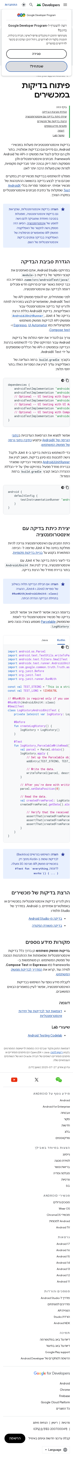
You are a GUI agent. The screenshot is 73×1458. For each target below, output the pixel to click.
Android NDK (62, 1323)
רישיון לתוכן (57, 1052)
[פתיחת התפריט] (65, 4)
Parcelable (48, 622)
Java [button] (44, 640)
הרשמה (15, 1438)
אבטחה (65, 1113)
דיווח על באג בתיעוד (58, 1346)
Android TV (63, 1227)
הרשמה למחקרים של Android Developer (45, 1358)
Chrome (65, 1390)
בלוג (67, 1131)
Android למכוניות (59, 1221)
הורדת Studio (62, 1317)
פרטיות (65, 1179)
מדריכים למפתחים (59, 1304)
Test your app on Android (50, 75)
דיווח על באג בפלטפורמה (55, 1339)
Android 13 (63, 1269)
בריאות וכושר (62, 1167)
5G (68, 1186)
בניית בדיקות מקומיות (28, 553)
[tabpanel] (36, 743)
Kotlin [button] (61, 640)
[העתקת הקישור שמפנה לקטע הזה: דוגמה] (55, 1003)
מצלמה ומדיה (61, 1173)
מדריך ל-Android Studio (55, 1298)
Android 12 (63, 1275)
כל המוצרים (63, 1408)
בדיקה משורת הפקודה (47, 926)
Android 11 (63, 1281)
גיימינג (66, 1154)
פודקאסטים (63, 1138)
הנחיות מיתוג (40, 1422)
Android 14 (63, 1262)
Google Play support (57, 1352)
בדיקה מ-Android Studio (45, 919)
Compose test (59, 330)
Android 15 (63, 1256)
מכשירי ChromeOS (58, 1215)
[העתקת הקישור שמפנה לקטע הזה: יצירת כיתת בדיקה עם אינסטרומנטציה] (32, 535)
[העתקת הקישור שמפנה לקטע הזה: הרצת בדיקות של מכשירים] (7, 893)
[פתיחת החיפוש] (31, 4)
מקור (67, 1119)
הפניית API (64, 1310)
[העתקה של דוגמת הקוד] (67, 380)
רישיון (55, 1422)
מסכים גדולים (61, 1202)
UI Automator (37, 325)
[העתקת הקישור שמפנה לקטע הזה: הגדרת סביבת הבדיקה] (17, 262)
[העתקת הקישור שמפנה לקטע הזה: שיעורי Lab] (48, 1027)
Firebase (64, 1396)
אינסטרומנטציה (36, 223)
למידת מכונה (62, 1160)
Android (65, 1100)
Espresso (20, 325)
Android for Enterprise (56, 1106)
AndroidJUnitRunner (56, 462)
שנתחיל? (36, 66)
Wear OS (64, 1208)
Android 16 (63, 1250)
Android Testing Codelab (45, 1036)
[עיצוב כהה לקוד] (62, 380)
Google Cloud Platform (55, 1402)
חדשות (66, 1125)
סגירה (36, 54)
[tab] (61, 640)
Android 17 (63, 1244)
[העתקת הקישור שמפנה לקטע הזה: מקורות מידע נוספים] (22, 942)
